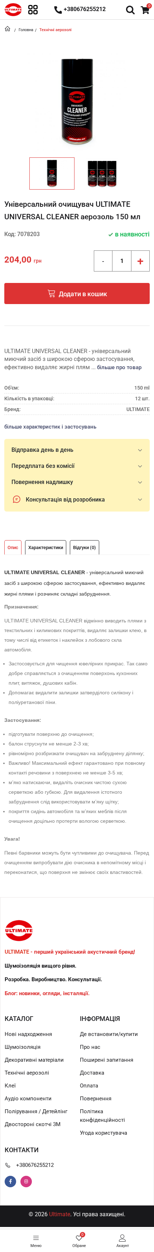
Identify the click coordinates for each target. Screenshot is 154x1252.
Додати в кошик (83, 294)
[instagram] (26, 1181)
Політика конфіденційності (102, 1115)
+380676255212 (35, 1165)
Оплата (89, 1085)
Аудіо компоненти (28, 1098)
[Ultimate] (13, 9)
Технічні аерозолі (27, 1073)
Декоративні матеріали (34, 1060)
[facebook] (10, 1181)
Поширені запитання (106, 1060)
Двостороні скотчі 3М (33, 1124)
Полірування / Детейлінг (36, 1111)
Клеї (10, 1085)
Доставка (92, 1073)
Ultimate (59, 1214)
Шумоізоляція (22, 1047)
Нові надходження (28, 1034)
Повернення (95, 1098)
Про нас (90, 1047)
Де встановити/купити (109, 1034)
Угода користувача (103, 1133)
